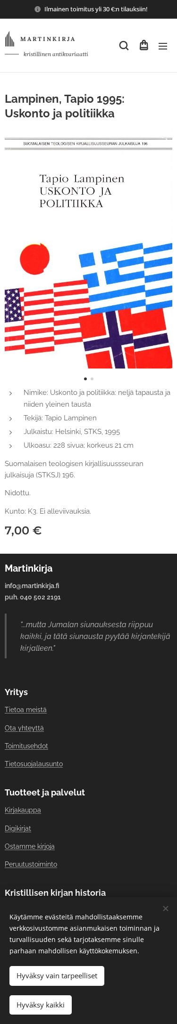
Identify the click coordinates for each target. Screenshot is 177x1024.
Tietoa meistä (26, 709)
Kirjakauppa (23, 810)
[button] (124, 45)
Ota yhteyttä (24, 728)
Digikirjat (18, 828)
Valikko (162, 45)
